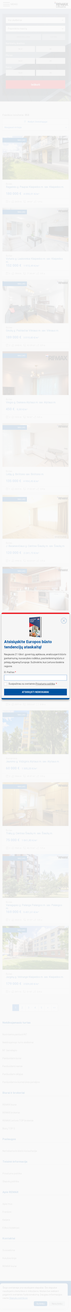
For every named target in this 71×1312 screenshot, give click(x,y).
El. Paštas (10, 672)
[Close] (64, 620)
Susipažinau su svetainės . (33, 683)
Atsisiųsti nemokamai (35, 692)
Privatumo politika (45, 683)
